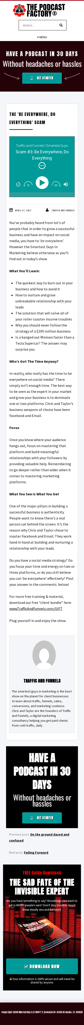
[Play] (43, 182)
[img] (42, 165)
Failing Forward (36, 852)
